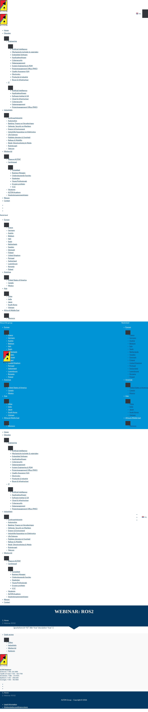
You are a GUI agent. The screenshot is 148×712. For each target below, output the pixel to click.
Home (6, 620)
